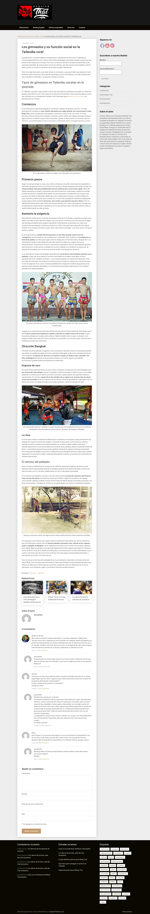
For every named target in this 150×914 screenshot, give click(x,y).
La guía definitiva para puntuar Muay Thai (73, 859)
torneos (103, 898)
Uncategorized (105, 103)
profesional (117, 886)
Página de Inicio (22, 36)
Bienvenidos (24, 27)
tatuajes (126, 894)
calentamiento (106, 853)
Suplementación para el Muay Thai (71, 870)
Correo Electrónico (107, 69)
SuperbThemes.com (57, 912)
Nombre (103, 60)
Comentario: (26, 773)
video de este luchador (76, 96)
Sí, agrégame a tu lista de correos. (35, 824)
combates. (118, 853)
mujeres (104, 878)
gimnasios (32, 573)
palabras (104, 882)
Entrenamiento (105, 99)
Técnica (122, 898)
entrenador (120, 857)
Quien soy (70, 27)
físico (113, 869)
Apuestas (124, 849)
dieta (111, 857)
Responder (44, 650)
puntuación (116, 890)
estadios (104, 865)
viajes (103, 902)
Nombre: (25, 794)
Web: (23, 814)
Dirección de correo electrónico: (32, 804)
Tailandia (41, 573)
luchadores (123, 873)
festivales (104, 869)
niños (112, 878)
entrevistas (105, 861)
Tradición (113, 898)
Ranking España (38, 27)
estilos (112, 865)
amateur (115, 849)
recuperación (105, 894)
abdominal (104, 849)
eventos (121, 865)
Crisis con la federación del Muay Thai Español (74, 849)
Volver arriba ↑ (127, 912)
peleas (112, 882)
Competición (104, 90)
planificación (105, 886)
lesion (114, 873)
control (127, 853)
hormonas (104, 873)
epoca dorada (117, 861)
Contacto (82, 27)
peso (120, 882)
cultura (103, 857)
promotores (105, 890)
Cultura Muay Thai (36, 36)
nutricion (120, 878)
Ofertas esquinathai (56, 27)
